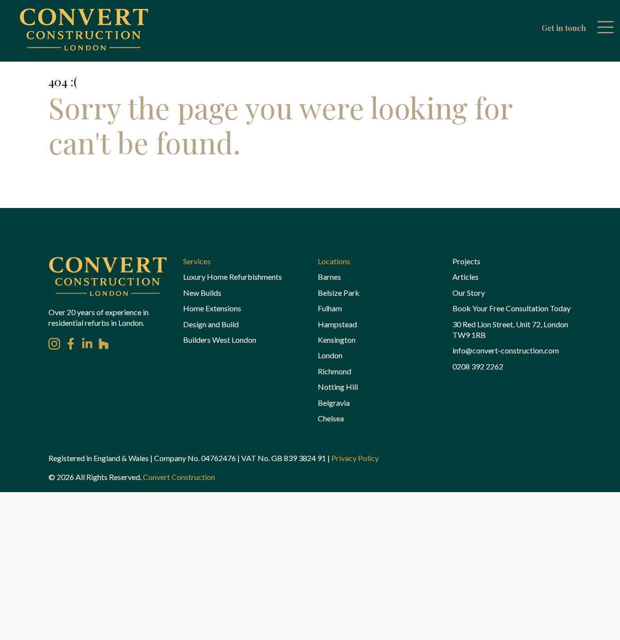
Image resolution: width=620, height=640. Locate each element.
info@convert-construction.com (505, 350)
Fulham (330, 308)
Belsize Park (338, 292)
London (330, 355)
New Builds (202, 292)
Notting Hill (338, 386)
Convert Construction (179, 476)
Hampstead (337, 324)
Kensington (337, 339)
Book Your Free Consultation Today (511, 308)
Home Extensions (212, 308)
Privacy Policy (355, 458)
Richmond (334, 371)
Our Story (468, 292)
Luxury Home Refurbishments (232, 276)
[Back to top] (24, 615)
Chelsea (331, 418)
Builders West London (219, 339)
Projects (466, 261)
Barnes (329, 276)
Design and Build (211, 324)
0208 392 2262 (477, 366)
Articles (465, 276)
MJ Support (543, 454)
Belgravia (334, 402)
